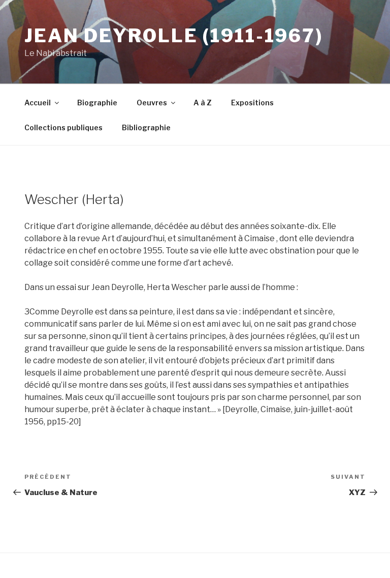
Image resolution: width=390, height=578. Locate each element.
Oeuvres (152, 102)
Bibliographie (146, 127)
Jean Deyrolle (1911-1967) (173, 35)
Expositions (252, 102)
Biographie (97, 102)
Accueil (37, 102)
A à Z (202, 102)
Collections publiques (63, 127)
